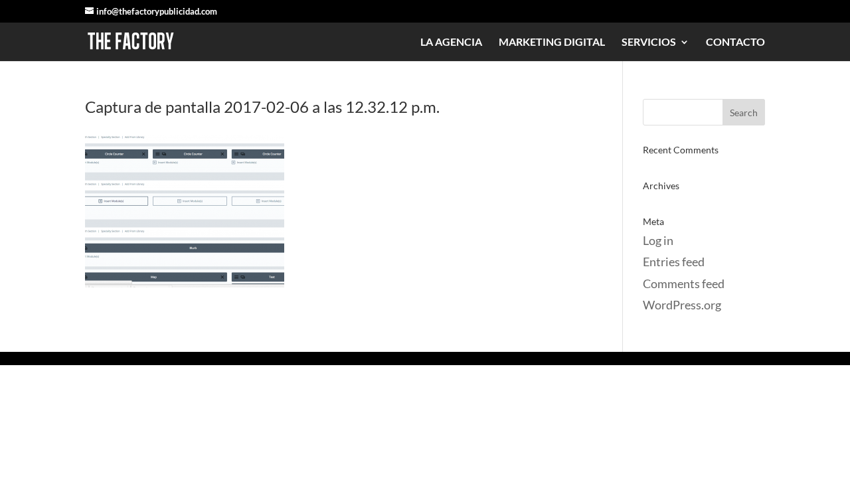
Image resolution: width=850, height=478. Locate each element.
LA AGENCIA (451, 42)
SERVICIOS (649, 42)
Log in (658, 240)
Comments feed (683, 283)
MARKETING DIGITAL (552, 42)
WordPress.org (682, 304)
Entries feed (674, 261)
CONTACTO (735, 42)
